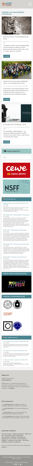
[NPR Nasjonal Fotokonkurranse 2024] (16, 25)
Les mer (6, 56)
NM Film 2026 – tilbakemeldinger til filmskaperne (15, 230)
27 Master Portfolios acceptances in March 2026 (15, 360)
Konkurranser (22, 41)
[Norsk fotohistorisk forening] (17, 308)
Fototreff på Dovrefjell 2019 (14, 125)
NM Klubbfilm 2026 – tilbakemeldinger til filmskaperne (16, 215)
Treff (23, 86)
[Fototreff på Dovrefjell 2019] (16, 113)
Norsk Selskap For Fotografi (13, 457)
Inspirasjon (21, 127)
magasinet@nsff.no (13, 151)
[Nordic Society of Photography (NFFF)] (7, 308)
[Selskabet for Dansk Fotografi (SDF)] (7, 318)
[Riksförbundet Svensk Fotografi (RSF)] (17, 330)
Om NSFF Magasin (9, 462)
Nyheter (27, 41)
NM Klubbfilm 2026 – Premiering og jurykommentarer (16, 244)
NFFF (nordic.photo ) (11, 337)
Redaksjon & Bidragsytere (21, 462)
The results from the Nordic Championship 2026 (15, 350)
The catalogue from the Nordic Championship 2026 (16, 341)
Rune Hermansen (8, 41)
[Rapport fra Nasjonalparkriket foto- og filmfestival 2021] (16, 70)
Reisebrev (27, 127)
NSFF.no (13, 388)
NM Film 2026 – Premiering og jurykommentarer (15, 257)
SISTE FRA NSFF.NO (10, 199)
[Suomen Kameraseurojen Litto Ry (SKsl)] (7, 330)
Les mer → (4, 447)
